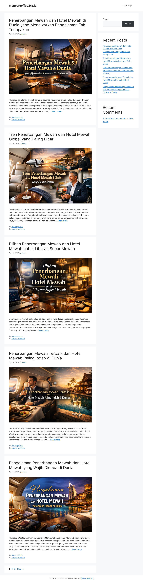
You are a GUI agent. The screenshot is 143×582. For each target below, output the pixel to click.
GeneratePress (87, 578)
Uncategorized (17, 117)
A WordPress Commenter (114, 118)
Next (20, 569)
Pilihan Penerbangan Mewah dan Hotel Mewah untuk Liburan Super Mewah (44, 246)
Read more (56, 111)
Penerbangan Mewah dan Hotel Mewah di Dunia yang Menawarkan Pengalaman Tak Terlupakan (47, 25)
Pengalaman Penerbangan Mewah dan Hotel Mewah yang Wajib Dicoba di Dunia (49, 465)
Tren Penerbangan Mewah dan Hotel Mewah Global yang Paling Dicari (49, 136)
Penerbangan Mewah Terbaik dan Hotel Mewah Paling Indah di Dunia (45, 355)
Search (106, 19)
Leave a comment (18, 120)
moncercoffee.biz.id (23, 5)
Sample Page (126, 5)
